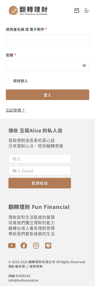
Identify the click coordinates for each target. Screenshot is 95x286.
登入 (47, 95)
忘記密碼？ (15, 110)
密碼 (11, 55)
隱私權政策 (16, 266)
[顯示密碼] (84, 65)
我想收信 (39, 183)
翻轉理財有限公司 (41, 261)
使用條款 (36, 266)
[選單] (86, 10)
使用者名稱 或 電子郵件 (26, 29)
